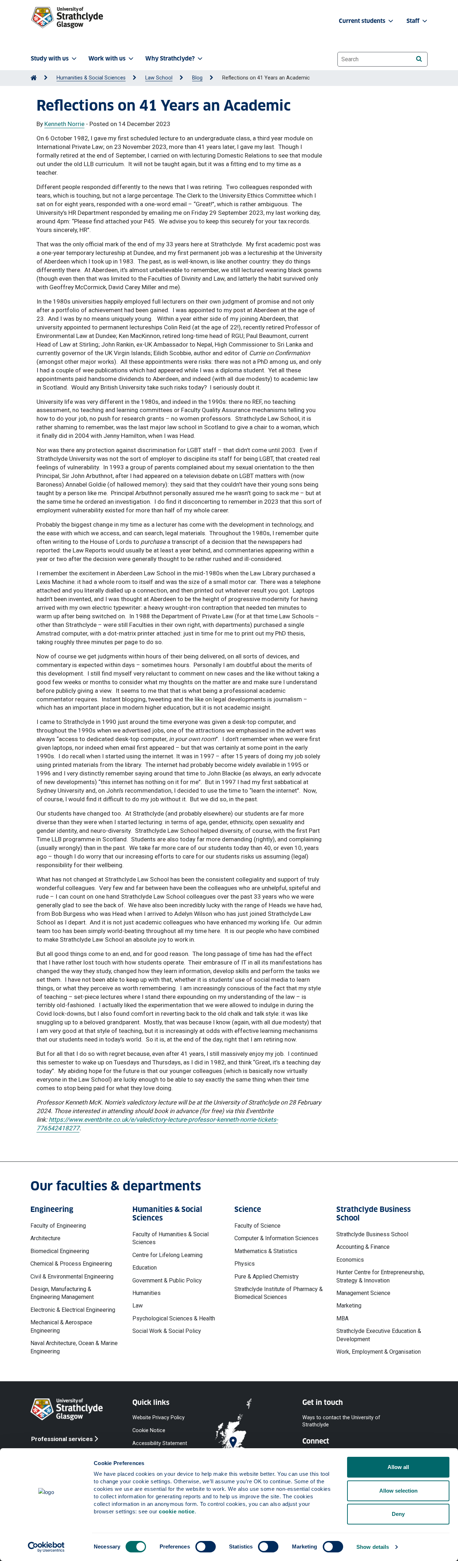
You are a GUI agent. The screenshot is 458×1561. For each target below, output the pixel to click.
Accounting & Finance (363, 1246)
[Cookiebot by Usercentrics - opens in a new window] (46, 1547)
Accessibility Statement (159, 1443)
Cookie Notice (148, 1430)
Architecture (45, 1238)
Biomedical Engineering (59, 1251)
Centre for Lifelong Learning (167, 1255)
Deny (398, 1514)
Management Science (363, 1293)
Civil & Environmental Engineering (71, 1276)
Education (144, 1267)
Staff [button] (413, 21)
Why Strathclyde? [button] (170, 58)
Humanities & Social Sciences (91, 78)
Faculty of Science (257, 1225)
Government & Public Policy (167, 1280)
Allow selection (398, 1491)
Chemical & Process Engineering (71, 1263)
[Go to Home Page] (33, 78)
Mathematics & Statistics (265, 1251)
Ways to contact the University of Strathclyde (341, 1420)
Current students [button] (363, 21)
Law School (158, 78)
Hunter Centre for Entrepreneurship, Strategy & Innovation (380, 1276)
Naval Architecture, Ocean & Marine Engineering (74, 1347)
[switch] (205, 1546)
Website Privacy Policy (158, 1417)
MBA (342, 1318)
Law (137, 1305)
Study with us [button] (50, 58)
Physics (244, 1263)
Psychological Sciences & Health (173, 1318)
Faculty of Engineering (58, 1225)
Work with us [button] (107, 58)
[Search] (419, 59)
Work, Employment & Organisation (378, 1351)
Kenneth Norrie (64, 123)
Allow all (398, 1467)
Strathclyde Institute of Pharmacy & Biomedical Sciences (278, 1293)
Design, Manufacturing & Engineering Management (62, 1293)
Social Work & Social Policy (166, 1331)
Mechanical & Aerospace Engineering (61, 1326)
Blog (197, 78)
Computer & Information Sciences (276, 1238)
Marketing (348, 1305)
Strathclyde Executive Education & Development (378, 1335)
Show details (372, 1547)
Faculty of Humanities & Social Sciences (170, 1238)
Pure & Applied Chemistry (266, 1276)
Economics (350, 1259)
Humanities (146, 1293)
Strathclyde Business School (372, 1234)
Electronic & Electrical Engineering (72, 1309)
